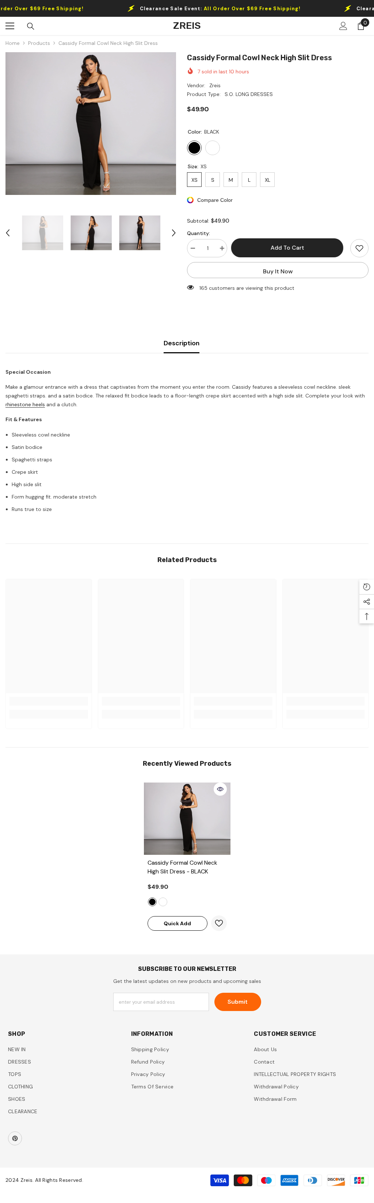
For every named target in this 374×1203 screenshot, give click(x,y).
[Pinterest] (15, 1138)
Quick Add (177, 923)
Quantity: (198, 233)
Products (39, 43)
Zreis (215, 85)
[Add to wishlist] (359, 248)
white (163, 902)
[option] (90, 123)
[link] (48, 701)
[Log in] (343, 26)
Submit (238, 1002)
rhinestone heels (25, 404)
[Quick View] (220, 789)
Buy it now (278, 271)
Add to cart (289, 247)
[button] (7, 232)
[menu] (9, 26)
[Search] (30, 26)
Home (12, 43)
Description (181, 343)
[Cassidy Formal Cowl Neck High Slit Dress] (187, 819)
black (152, 902)
